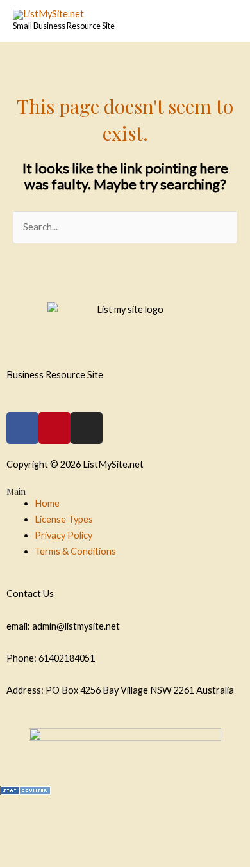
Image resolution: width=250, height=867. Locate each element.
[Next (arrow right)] (98, 855)
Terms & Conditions (75, 551)
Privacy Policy (63, 535)
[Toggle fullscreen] (164, 809)
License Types (64, 519)
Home (47, 503)
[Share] (98, 809)
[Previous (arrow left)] (32, 855)
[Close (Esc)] (32, 809)
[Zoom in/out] (32, 832)
